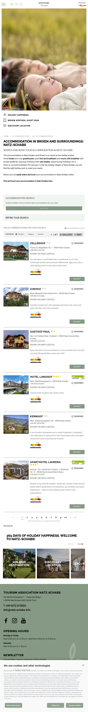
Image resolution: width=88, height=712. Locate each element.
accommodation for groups (24, 165)
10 (65, 517)
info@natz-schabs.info (17, 609)
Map (79, 234)
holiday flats (33, 161)
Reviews (41, 234)
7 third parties (21, 670)
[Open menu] (4, 4)
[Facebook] (6, 621)
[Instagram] (14, 621)
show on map (38, 254)
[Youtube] (23, 621)
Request (77, 279)
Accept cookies (75, 705)
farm (5, 165)
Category (31, 234)
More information (13, 705)
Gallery (67, 234)
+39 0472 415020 (16, 605)
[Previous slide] (71, 544)
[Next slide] (80, 544)
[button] (83, 665)
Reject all (55, 705)
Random (21, 234)
